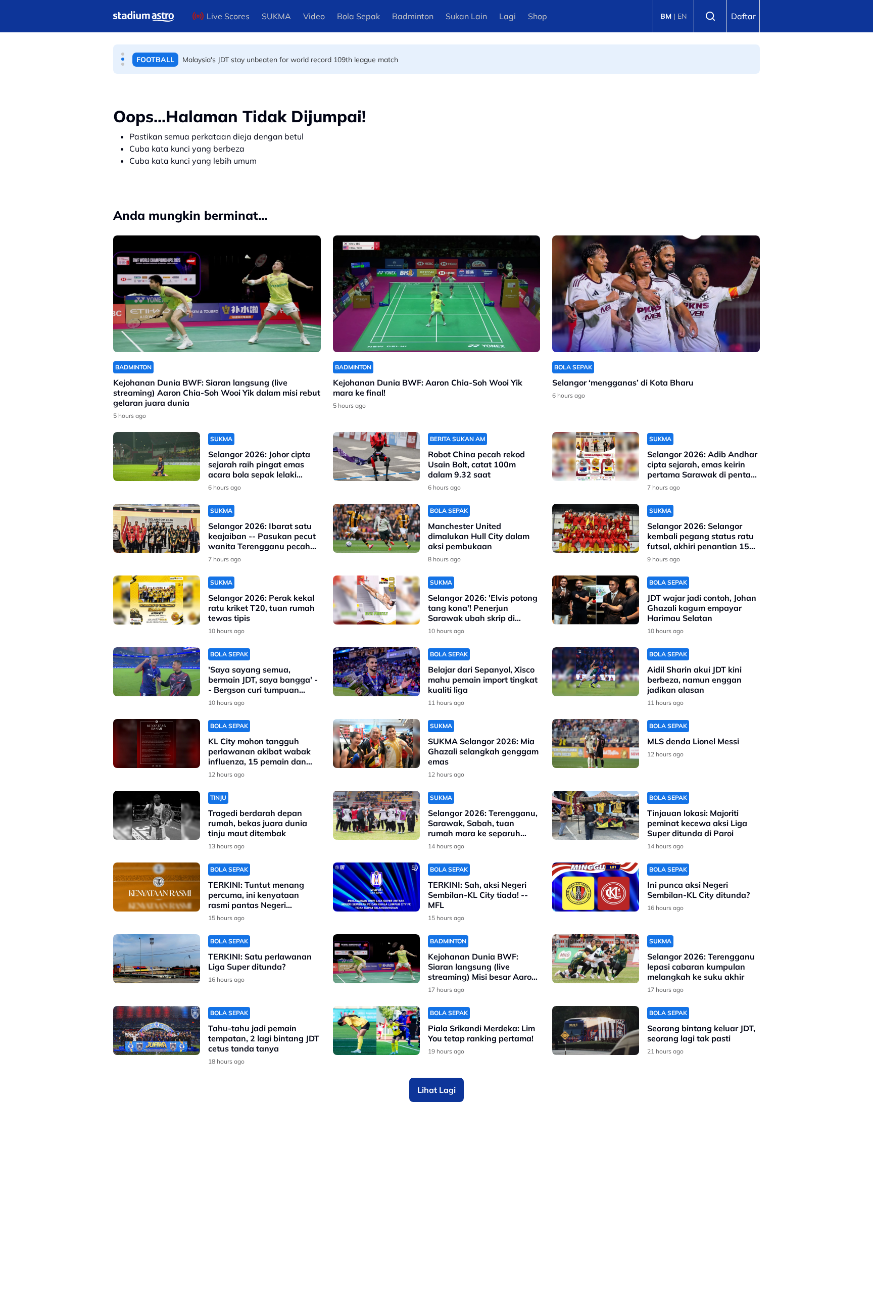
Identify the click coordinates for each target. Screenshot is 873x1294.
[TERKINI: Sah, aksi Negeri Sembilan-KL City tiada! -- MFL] (376, 887)
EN (682, 16)
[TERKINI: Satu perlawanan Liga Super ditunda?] (156, 958)
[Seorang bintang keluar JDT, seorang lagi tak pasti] (595, 1030)
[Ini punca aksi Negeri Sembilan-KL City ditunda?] (595, 887)
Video (314, 16)
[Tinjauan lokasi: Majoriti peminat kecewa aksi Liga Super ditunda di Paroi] (595, 815)
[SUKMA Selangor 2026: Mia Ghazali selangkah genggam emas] (376, 743)
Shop (537, 16)
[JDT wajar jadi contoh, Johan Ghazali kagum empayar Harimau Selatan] (595, 600)
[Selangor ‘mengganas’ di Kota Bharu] (656, 293)
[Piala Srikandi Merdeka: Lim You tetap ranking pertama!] (376, 1030)
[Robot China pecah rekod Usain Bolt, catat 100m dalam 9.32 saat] (376, 456)
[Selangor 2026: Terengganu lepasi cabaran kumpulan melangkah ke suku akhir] (595, 958)
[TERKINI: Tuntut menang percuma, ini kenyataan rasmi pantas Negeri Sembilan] (156, 887)
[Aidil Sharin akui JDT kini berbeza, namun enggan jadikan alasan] (595, 671)
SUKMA (276, 16)
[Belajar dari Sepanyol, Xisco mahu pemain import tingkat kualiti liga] (376, 671)
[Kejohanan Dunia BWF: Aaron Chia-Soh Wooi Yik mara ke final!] (437, 293)
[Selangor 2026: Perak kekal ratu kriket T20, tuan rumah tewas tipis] (156, 600)
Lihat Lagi (436, 1090)
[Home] (143, 16)
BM (665, 16)
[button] (122, 54)
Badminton (412, 16)
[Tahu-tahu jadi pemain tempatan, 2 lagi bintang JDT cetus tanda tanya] (156, 1030)
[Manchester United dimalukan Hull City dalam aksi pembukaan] (376, 528)
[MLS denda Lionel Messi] (595, 743)
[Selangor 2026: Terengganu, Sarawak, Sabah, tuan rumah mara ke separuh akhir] (376, 815)
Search (710, 16)
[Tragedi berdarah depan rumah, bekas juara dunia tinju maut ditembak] (156, 815)
